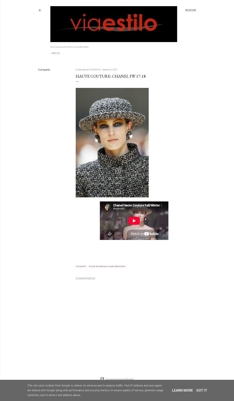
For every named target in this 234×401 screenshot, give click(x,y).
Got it (201, 390)
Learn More (182, 390)
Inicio (56, 53)
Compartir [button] (44, 69)
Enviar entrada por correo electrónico (107, 266)
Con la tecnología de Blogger (120, 379)
